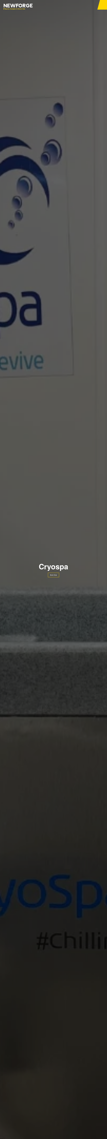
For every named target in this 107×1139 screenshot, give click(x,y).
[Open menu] (103, 5)
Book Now (53, 575)
